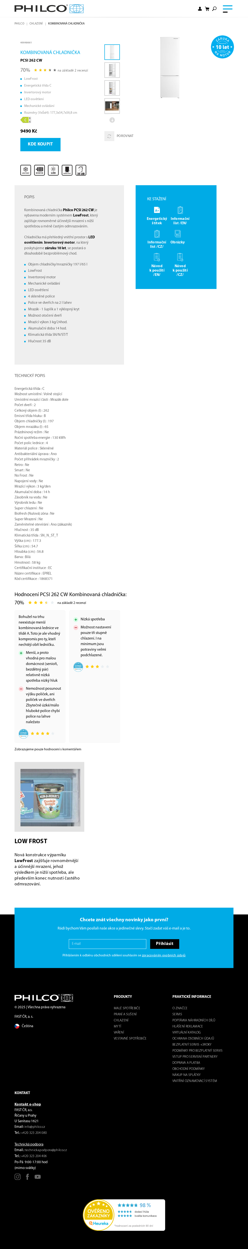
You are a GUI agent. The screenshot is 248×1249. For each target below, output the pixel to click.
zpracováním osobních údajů (164, 955)
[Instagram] (18, 1178)
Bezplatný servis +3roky (192, 1045)
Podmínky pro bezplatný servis (197, 1051)
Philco (19, 23)
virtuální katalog (186, 1032)
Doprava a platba (186, 1063)
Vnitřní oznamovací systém (194, 1081)
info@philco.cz (34, 1127)
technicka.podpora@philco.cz (46, 1150)
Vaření (119, 1032)
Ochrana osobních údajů (193, 1039)
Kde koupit (40, 144)
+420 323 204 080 (34, 1133)
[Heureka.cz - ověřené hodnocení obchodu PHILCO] (124, 1215)
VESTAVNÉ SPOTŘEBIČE (130, 1039)
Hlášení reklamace (187, 1026)
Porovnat (125, 136)
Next (112, 120)
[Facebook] (27, 1178)
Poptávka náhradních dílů (193, 1020)
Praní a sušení (125, 1014)
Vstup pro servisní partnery (194, 1057)
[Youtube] (38, 1178)
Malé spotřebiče (127, 1008)
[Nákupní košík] (207, 9)
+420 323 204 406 (34, 1156)
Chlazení (36, 23)
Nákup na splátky (186, 1075)
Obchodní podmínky (188, 1069)
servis (177, 1014)
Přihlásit (164, 944)
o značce (180, 1008)
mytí (117, 1026)
